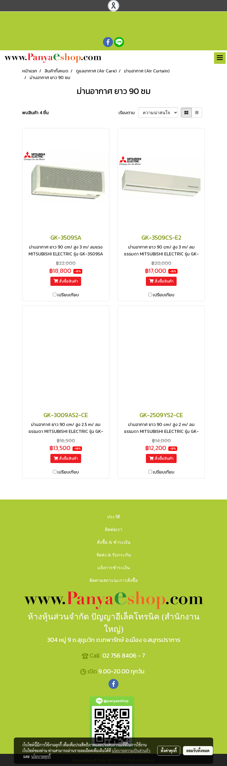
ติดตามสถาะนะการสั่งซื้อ (113, 580)
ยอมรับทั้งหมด (198, 750)
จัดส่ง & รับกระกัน (113, 555)
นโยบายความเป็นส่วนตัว (131, 750)
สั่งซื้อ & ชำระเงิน (113, 542)
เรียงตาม (128, 112)
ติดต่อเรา (113, 529)
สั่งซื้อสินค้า (68, 281)
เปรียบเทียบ (68, 294)
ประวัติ (113, 516)
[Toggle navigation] (220, 58)
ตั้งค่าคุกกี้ (169, 750)
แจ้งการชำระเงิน (113, 567)
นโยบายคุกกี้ (41, 756)
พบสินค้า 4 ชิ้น (35, 112)
